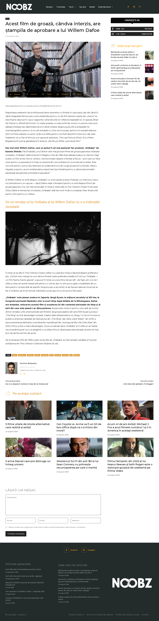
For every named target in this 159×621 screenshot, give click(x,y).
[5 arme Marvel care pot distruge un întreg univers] (28, 447)
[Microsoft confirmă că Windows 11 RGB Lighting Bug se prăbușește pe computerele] (149, 68)
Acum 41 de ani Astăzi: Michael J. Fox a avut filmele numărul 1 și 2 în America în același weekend (129, 427)
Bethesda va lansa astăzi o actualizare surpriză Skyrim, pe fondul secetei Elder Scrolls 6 (124, 54)
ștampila (45, 355)
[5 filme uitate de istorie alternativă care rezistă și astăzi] (149, 95)
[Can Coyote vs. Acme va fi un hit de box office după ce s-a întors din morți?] (80, 410)
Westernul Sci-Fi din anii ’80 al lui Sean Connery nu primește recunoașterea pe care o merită (77, 464)
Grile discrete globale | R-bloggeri (138, 384)
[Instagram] (134, 7)
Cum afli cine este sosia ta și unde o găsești (23, 576)
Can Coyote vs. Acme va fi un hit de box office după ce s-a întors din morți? (79, 427)
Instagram (91, 550)
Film (7, 19)
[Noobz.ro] (19, 7)
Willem (76, 355)
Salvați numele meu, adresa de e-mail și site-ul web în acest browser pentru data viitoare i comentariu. (47, 527)
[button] (140, 7)
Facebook (74, 550)
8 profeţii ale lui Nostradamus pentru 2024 (23, 569)
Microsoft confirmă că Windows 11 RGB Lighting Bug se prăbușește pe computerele (126, 68)
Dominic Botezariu (28, 363)
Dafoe (37, 355)
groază (57, 355)
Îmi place (148, 29)
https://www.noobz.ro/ (27, 367)
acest (14, 355)
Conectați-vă (146, 34)
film (51, 355)
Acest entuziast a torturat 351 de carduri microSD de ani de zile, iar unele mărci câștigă (126, 81)
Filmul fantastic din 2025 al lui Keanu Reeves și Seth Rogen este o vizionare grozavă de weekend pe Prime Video (129, 466)
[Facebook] (128, 7)
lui (71, 355)
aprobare (22, 355)
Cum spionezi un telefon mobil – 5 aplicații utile (24, 591)
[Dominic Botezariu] (11, 368)
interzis (65, 355)
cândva (30, 355)
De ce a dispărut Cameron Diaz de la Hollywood (26, 384)
